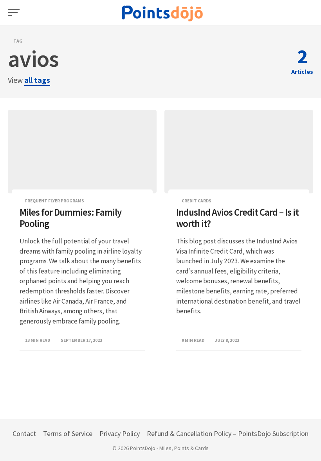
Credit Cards (196, 201)
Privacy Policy (119, 433)
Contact (24, 433)
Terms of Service (67, 433)
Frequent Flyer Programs (54, 201)
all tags (37, 80)
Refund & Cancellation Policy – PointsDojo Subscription (227, 433)
